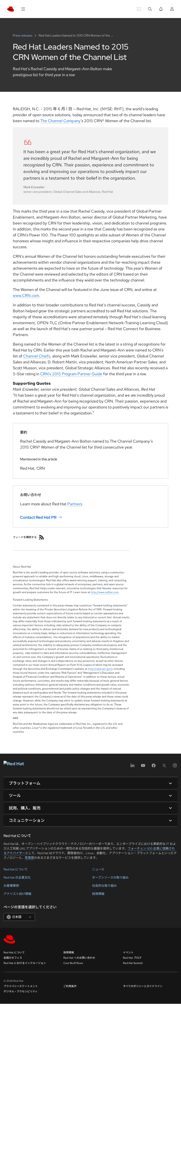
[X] (164, 767)
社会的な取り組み (104, 886)
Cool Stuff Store (73, 963)
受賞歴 (29, 858)
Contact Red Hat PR (38, 517)
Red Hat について (16, 869)
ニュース (98, 869)
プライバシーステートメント (21, 986)
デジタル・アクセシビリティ (21, 991)
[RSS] (41, 537)
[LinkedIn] (132, 767)
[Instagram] (174, 767)
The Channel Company (60, 120)
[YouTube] (143, 767)
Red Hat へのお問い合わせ (79, 958)
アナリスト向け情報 (17, 894)
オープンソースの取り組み (110, 877)
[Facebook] (153, 767)
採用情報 (98, 894)
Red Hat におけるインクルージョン (25, 963)
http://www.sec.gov (99, 669)
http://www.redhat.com (105, 592)
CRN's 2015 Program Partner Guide (71, 373)
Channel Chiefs (36, 356)
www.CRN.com (26, 295)
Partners (74, 503)
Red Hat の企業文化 (17, 877)
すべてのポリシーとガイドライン (142, 986)
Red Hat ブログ (132, 958)
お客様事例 (11, 886)
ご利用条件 (70, 986)
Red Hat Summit (133, 963)
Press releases (23, 35)
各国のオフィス (13, 958)
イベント (128, 952)
